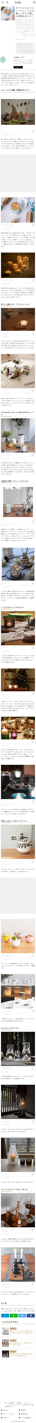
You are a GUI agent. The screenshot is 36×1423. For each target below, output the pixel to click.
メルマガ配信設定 (26, 1417)
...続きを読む (29, 63)
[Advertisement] (18, 173)
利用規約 (23, 1410)
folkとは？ (6, 1410)
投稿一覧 (17, 67)
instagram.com (7, 134)
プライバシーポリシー (9, 1414)
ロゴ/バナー (6, 1417)
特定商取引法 (24, 1414)
